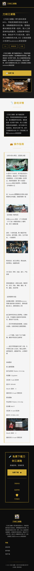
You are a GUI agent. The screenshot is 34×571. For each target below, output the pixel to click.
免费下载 (7, 554)
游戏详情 (7, 547)
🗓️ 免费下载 (10, 73)
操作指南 (7, 550)
